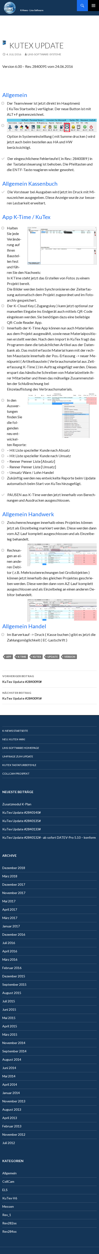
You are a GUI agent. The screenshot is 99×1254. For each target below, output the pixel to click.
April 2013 (9, 1118)
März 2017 (9, 918)
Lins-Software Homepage (20, 748)
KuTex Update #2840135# (21, 821)
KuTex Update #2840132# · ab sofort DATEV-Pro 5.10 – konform (49, 837)
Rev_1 (6, 1215)
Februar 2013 (11, 1126)
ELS (5, 1190)
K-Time (22, 656)
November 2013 (13, 1101)
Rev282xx (9, 1223)
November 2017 (13, 893)
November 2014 (13, 1043)
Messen (8, 1206)
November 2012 (13, 1134)
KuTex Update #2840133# (21, 829)
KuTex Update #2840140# (21, 812)
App (8, 656)
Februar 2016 (11, 968)
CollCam (8, 1181)
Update (52, 656)
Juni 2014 (9, 1068)
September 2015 (14, 984)
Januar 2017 (11, 926)
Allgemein (9, 1173)
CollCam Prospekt (15, 773)
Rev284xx (9, 1231)
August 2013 (11, 1109)
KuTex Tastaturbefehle (19, 765)
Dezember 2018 (13, 868)
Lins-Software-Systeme (44, 54)
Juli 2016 (8, 943)
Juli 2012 (8, 1143)
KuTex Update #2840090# (22, 679)
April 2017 (9, 909)
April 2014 (9, 1084)
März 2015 (9, 1034)
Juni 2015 (9, 1009)
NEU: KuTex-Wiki (13, 739)
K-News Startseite (15, 730)
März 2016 (9, 959)
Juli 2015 (8, 1001)
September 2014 (14, 1051)
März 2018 (9, 876)
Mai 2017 (8, 901)
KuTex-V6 (9, 1198)
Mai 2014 (8, 1076)
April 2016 (9, 951)
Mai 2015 (8, 1018)
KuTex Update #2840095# (22, 695)
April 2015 (9, 1026)
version (69, 656)
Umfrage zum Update (17, 756)
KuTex (37, 656)
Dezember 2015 (13, 976)
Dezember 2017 (13, 884)
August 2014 (11, 1059)
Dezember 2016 (13, 934)
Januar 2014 (11, 1093)
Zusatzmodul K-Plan (16, 804)
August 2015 (11, 993)
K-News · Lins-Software (31, 10)
